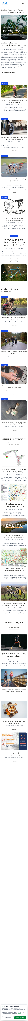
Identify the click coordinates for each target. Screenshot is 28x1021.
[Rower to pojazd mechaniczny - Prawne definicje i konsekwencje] (14, 27)
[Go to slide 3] (24, 37)
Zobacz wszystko (14, 77)
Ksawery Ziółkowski (7, 34)
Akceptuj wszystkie (20, 1017)
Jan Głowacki (10, 141)
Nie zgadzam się (8, 1017)
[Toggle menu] (25, 3)
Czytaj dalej (14, 260)
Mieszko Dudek (9, 509)
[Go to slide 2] (23, 37)
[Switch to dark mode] (23, 3)
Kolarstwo (7, 27)
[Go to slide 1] (22, 37)
